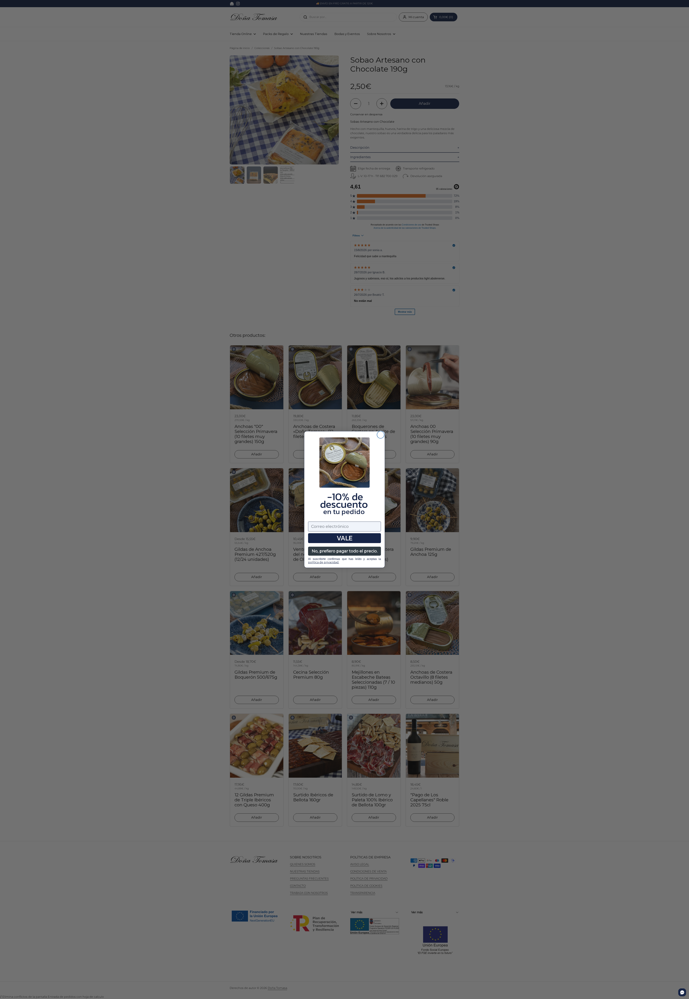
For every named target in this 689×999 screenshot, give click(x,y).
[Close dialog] (380, 434)
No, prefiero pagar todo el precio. (345, 551)
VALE (344, 538)
